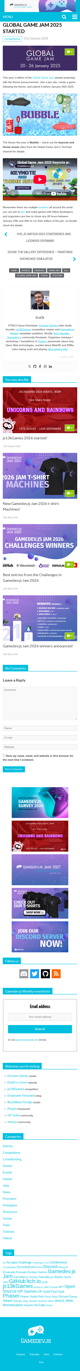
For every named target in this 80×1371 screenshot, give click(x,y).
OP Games (27, 1291)
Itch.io (33, 1281)
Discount (63, 1267)
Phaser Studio (28, 1296)
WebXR (28, 1305)
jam (23, 211)
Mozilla (55, 1287)
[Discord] (23, 973)
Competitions (12, 38)
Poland (42, 341)
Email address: (40, 1006)
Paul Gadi (57, 1291)
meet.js (12, 1122)
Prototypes (10, 1205)
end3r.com (67, 356)
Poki (41, 1296)
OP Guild (13, 1115)
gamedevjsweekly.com (26, 1040)
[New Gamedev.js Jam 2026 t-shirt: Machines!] (40, 476)
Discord (50, 1266)
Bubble (26, 270)
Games (7, 1179)
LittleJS (47, 1287)
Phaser (12, 1108)
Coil (47, 1262)
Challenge (25, 1262)
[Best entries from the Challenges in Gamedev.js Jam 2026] (40, 547)
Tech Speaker (61, 333)
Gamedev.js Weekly (50, 1277)
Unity (25, 1301)
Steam (7, 1301)
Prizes (47, 1296)
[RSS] (56, 973)
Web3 (51, 1301)
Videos (7, 1238)
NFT (61, 1287)
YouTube (57, 275)
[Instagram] (45, 366)
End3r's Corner (17, 1082)
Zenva (49, 1305)
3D (4, 1262)
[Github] (34, 366)
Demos (7, 1165)
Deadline (39, 270)
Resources (10, 1212)
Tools (6, 1225)
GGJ (66, 270)
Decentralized (26, 1267)
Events (7, 1172)
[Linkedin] (50, 366)
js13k (44, 1282)
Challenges (38, 1262)
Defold (39, 1267)
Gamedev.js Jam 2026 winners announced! (38, 646)
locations (43, 207)
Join (41, 1362)
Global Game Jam (43, 77)
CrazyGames (9, 1267)
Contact (58, 1354)
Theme (44, 275)
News (6, 1192)
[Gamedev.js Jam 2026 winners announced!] (40, 618)
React (55, 1296)
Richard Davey (68, 1296)
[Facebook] (40, 366)
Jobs (6, 1185)
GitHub (17, 1281)
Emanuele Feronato (20, 1095)
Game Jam (54, 270)
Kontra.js (38, 1287)
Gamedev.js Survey (25, 1277)
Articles (8, 1146)
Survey (7, 1218)
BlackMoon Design (20, 1102)
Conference (58, 1262)
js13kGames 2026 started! (25, 438)
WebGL (60, 1300)
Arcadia (12, 1262)
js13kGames (23, 329)
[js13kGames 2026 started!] (40, 410)
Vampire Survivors (38, 1301)
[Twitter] (29, 366)
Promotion (9, 1198)
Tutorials (8, 1231)
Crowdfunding (12, 1159)
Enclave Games (48, 325)
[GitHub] (45, 973)
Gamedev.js (14, 337)
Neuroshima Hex (58, 349)
